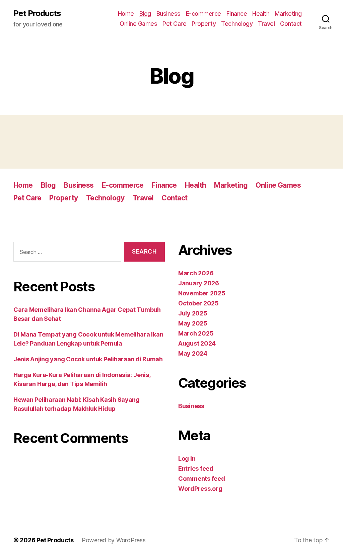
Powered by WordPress (114, 540)
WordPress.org (200, 488)
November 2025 (201, 293)
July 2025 (192, 313)
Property (204, 23)
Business (168, 13)
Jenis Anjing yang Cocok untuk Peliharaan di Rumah (88, 359)
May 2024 (192, 353)
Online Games (138, 23)
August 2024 (197, 343)
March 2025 (195, 333)
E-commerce (203, 13)
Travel (266, 23)
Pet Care (174, 23)
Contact (291, 23)
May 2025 (192, 323)
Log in (186, 458)
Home (126, 13)
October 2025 (198, 303)
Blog (145, 13)
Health (260, 13)
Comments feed (201, 478)
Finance (236, 13)
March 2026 (195, 273)
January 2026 (198, 283)
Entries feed (195, 468)
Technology (237, 23)
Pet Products (37, 13)
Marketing (288, 13)
